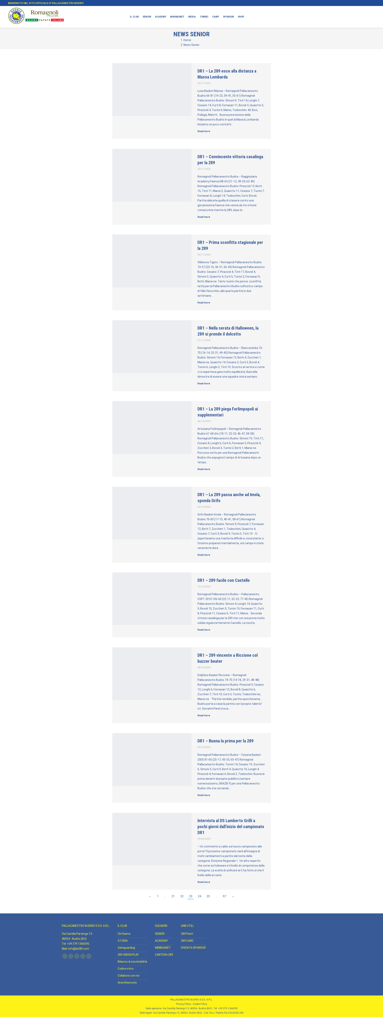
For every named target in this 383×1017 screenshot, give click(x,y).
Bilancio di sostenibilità (132, 961)
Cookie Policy (200, 1004)
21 (173, 896)
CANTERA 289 (164, 954)
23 (190, 896)
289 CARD (187, 940)
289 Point (187, 933)
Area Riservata (127, 982)
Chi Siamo (124, 933)
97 (224, 896)
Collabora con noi (128, 975)
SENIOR (160, 933)
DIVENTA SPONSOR (193, 947)
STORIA (123, 940)
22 (182, 896)
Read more (203, 131)
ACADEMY (161, 940)
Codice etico (126, 968)
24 (199, 896)
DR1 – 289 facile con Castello (223, 580)
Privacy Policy (183, 1004)
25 (208, 896)
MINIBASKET (163, 947)
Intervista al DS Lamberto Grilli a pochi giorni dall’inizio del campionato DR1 (230, 826)
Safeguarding (126, 947)
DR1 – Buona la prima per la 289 (225, 740)
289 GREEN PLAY (128, 954)
